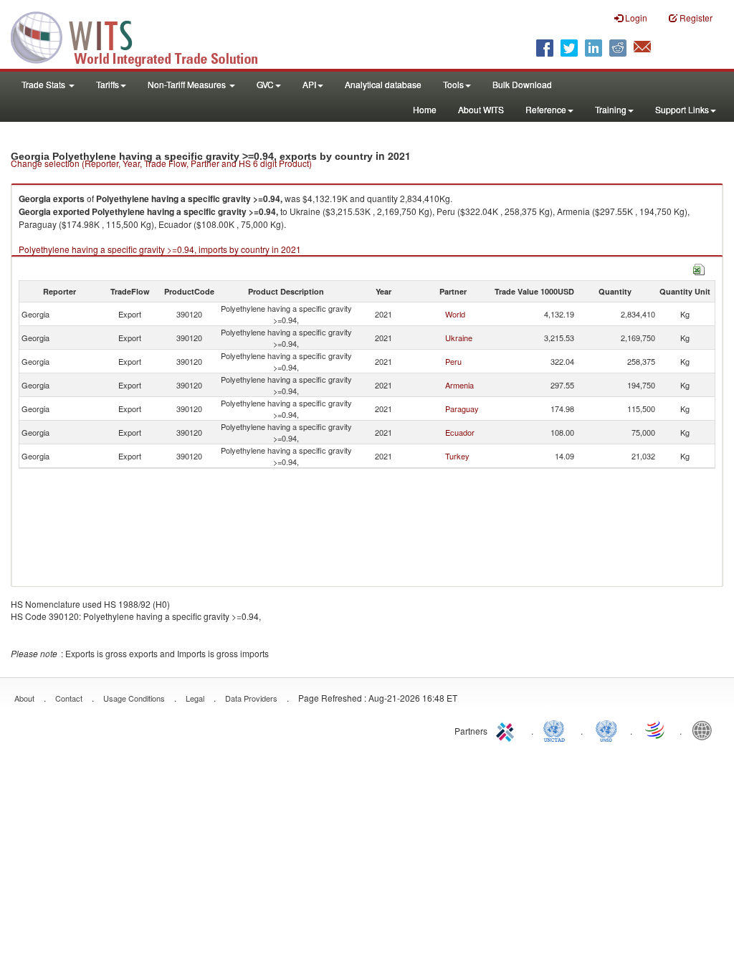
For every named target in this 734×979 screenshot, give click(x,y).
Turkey (457, 456)
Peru (453, 361)
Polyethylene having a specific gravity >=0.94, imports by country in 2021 (160, 249)
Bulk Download (522, 84)
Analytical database (383, 84)
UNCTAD (557, 729)
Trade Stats (44, 84)
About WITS (481, 109)
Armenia (459, 385)
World (455, 314)
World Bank (705, 729)
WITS (143, 36)
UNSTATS (606, 729)
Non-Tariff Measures (188, 84)
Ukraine (458, 337)
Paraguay (462, 408)
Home (425, 109)
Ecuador (460, 432)
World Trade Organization (656, 729)
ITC (507, 729)
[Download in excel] (699, 268)
